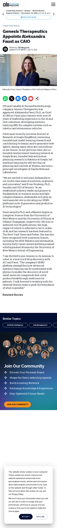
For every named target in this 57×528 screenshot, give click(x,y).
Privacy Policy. (18, 494)
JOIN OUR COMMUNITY (19, 405)
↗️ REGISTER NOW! (28, 17)
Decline (41, 517)
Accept (26, 517)
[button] (15, 325)
